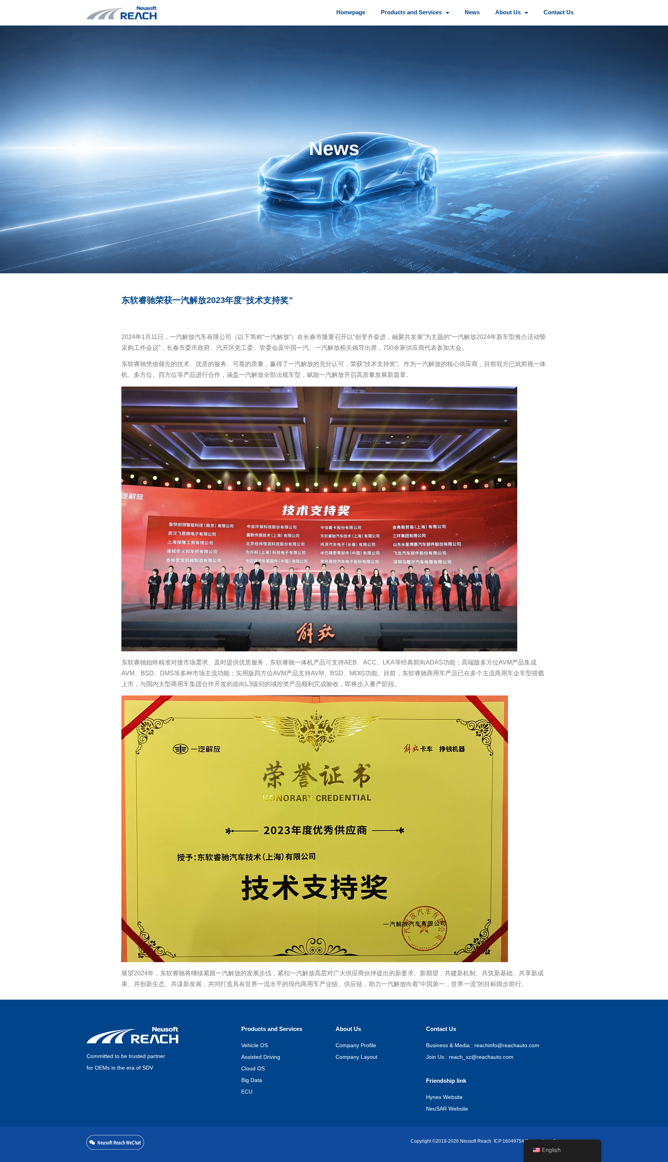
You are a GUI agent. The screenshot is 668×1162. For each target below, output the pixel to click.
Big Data (251, 1081)
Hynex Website (444, 1098)
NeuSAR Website (447, 1109)
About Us (508, 13)
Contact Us (559, 13)
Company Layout (356, 1057)
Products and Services (411, 13)
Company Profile (356, 1046)
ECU (246, 1092)
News (472, 13)
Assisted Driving (260, 1057)
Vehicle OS (254, 1046)
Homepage (350, 13)
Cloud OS (253, 1069)
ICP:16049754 (507, 1141)
